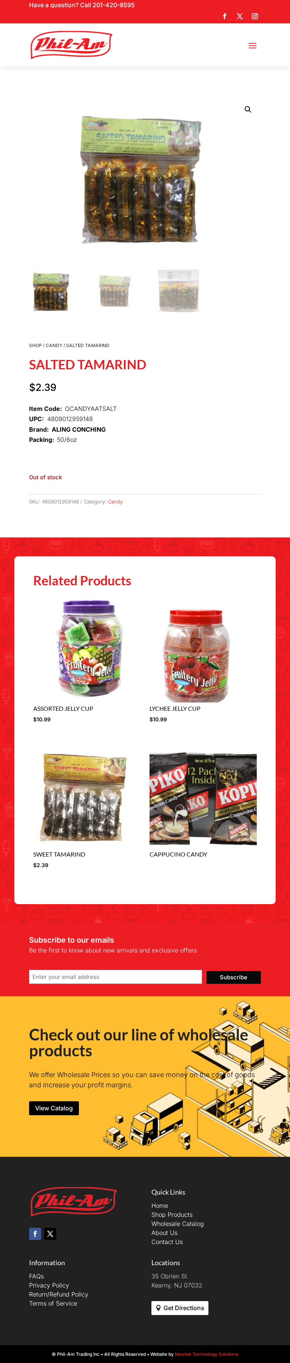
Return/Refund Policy (58, 1294)
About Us (164, 1232)
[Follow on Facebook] (225, 16)
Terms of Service (53, 1303)
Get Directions (184, 1308)
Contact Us (167, 1242)
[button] (248, 109)
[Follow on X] (240, 16)
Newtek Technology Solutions (206, 1354)
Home (159, 1205)
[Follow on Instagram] (255, 16)
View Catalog (54, 1108)
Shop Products (172, 1214)
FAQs (36, 1276)
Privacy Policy (49, 1285)
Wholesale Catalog (177, 1223)
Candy (54, 345)
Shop (35, 345)
